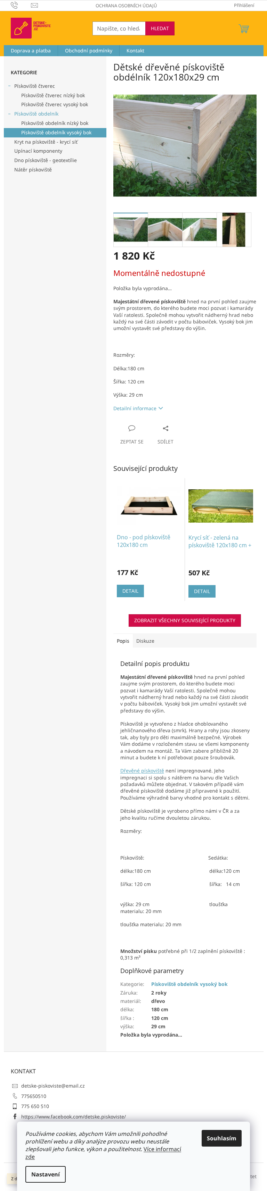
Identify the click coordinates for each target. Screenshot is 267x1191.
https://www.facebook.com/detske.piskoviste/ (73, 1116)
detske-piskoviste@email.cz (53, 1085)
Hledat (160, 28)
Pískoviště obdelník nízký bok (54, 123)
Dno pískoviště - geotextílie (45, 160)
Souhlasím (221, 1138)
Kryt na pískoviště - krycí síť (46, 141)
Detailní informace (134, 408)
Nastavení (45, 1174)
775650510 (33, 1096)
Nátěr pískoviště (33, 169)
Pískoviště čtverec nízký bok (53, 95)
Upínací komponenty (38, 150)
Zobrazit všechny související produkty (184, 620)
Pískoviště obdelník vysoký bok (56, 132)
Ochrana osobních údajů (126, 5)
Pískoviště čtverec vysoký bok (54, 104)
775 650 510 (35, 1106)
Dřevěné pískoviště (142, 770)
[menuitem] (31, 50)
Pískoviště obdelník (36, 113)
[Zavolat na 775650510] (21, 5)
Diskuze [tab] (145, 640)
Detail (130, 591)
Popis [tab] (123, 640)
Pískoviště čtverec (34, 86)
